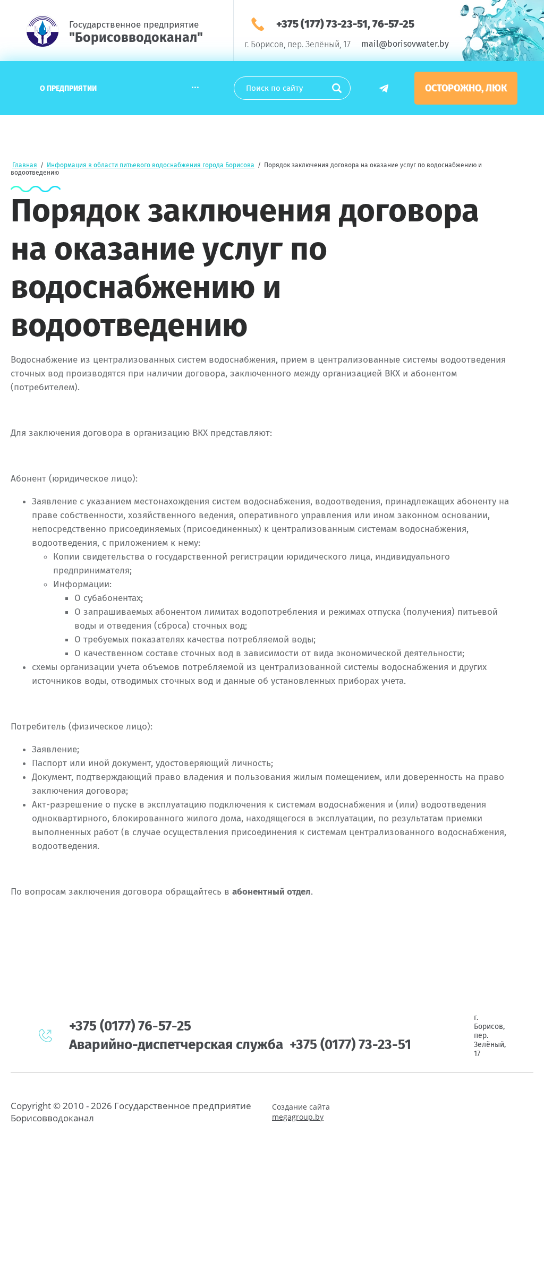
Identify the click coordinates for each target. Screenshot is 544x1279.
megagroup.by (298, 1117)
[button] (465, 88)
